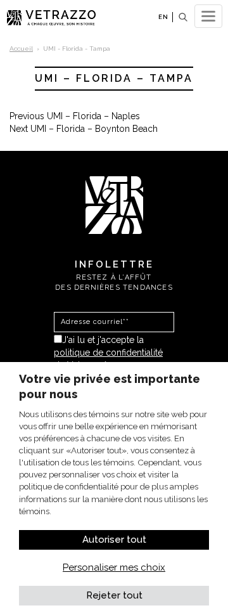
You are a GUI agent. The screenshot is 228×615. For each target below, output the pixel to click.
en (163, 16)
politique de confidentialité (108, 352)
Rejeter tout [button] (114, 595)
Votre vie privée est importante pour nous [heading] (109, 386)
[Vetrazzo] (114, 204)
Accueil (21, 48)
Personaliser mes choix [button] (114, 567)
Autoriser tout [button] (114, 539)
